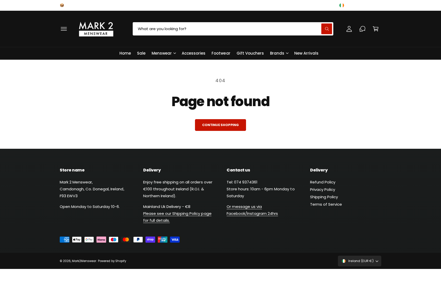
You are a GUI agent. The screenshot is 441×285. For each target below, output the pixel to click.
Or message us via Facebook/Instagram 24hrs (252, 210)
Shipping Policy (324, 197)
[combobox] (233, 28)
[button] (63, 28)
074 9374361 (249, 5)
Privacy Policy (322, 189)
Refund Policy (322, 182)
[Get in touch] (362, 28)
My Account (319, 5)
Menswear (162, 53)
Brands (277, 53)
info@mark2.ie (284, 5)
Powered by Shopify (112, 261)
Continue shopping (220, 124)
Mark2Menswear (84, 261)
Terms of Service (326, 204)
